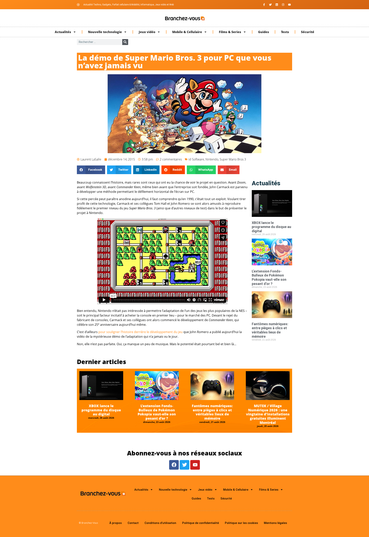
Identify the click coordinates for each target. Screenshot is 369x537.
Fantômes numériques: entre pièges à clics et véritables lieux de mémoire (270, 330)
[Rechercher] (125, 42)
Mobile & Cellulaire (187, 32)
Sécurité (307, 32)
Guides (263, 32)
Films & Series (230, 32)
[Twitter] (270, 4)
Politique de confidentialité (200, 523)
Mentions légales (275, 523)
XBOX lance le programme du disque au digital (271, 227)
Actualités (63, 32)
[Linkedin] (276, 4)
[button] (91, 169)
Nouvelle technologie (105, 32)
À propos (115, 523)
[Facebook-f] (264, 4)
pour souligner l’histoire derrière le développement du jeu (140, 332)
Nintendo (211, 159)
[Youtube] (289, 4)
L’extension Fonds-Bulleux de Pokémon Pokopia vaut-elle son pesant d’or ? (269, 277)
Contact (133, 523)
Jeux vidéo (147, 32)
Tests (285, 32)
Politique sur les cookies (241, 523)
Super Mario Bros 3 (233, 159)
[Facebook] (174, 465)
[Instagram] (283, 4)
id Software (196, 159)
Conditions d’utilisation (160, 523)
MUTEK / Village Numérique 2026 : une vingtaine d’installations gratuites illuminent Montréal (268, 414)
